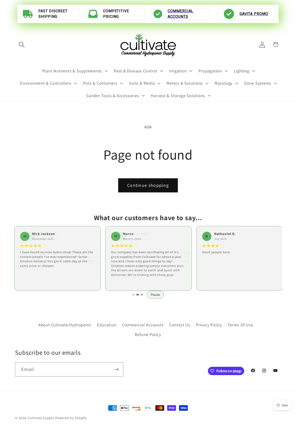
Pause (155, 294)
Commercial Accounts (143, 324)
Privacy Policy (209, 324)
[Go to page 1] (133, 295)
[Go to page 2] (137, 295)
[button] (21, 44)
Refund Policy (148, 334)
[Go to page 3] (141, 295)
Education (106, 324)
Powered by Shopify (71, 418)
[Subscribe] (116, 369)
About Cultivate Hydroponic (64, 324)
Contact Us (179, 324)
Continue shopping (148, 185)
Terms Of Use (240, 324)
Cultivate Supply (41, 418)
